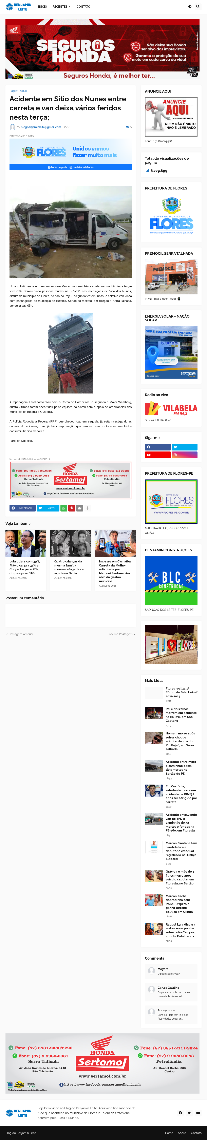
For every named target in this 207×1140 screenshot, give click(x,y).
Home (169, 1133)
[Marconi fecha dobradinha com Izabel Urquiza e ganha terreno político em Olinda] (154, 900)
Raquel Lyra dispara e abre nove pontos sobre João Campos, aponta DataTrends (180, 930)
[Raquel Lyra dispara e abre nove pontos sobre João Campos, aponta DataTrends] (154, 929)
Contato (196, 1133)
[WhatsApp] (63, 508)
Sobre (182, 1133)
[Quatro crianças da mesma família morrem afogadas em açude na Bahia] (70, 543)
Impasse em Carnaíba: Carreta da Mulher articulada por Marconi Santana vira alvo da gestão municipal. (115, 571)
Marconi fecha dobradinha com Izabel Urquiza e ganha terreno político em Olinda (179, 904)
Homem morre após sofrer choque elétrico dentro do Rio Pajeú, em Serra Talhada (180, 741)
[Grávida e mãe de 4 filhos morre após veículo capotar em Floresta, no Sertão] (154, 876)
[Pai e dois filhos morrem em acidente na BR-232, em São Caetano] (154, 713)
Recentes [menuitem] (60, 6)
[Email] (79, 508)
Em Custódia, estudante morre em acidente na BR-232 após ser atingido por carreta (181, 794)
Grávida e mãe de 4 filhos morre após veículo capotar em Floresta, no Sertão (180, 877)
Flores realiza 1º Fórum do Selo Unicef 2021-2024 (181, 692)
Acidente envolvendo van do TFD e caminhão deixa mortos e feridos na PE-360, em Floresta (181, 822)
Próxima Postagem (120, 634)
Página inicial (18, 90)
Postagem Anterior (21, 634)
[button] (190, 6)
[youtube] (158, 454)
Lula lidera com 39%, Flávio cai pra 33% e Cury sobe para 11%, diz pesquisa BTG (25, 567)
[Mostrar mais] (87, 508)
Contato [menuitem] (83, 6)
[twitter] (185, 447)
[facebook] (158, 447)
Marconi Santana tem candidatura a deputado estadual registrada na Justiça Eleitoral (181, 851)
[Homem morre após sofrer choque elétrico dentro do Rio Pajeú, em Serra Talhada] (154, 738)
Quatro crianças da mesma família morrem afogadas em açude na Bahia (70, 567)
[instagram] (185, 454)
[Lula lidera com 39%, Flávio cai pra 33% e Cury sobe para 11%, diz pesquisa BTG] (25, 543)
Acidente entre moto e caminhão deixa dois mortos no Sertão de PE (181, 768)
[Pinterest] (71, 508)
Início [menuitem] (42, 6)
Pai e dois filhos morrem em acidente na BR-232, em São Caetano (181, 715)
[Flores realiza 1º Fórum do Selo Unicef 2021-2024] (154, 693)
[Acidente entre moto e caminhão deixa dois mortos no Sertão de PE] (154, 766)
